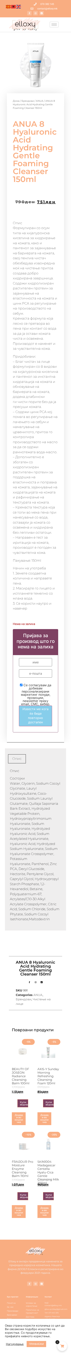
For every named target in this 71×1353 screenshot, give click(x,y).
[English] (18, 6)
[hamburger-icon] (54, 24)
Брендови (27, 100)
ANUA (39, 100)
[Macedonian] (8, 6)
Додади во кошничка (19, 1118)
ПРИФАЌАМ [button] (36, 1344)
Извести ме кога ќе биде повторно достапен (35, 715)
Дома (16, 100)
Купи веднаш (24, 1103)
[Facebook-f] (29, 13)
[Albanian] (13, 6)
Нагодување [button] (15, 1344)
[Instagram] (35, 13)
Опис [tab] (16, 759)
